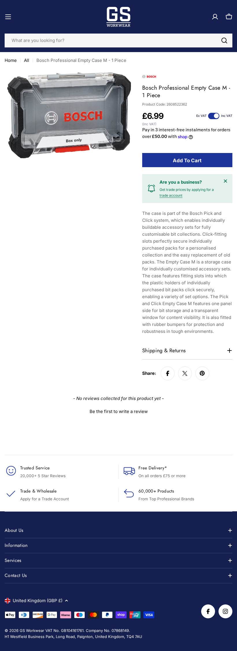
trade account (171, 195)
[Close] (225, 181)
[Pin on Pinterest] (202, 373)
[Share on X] (185, 373)
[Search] (224, 40)
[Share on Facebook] (168, 373)
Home (11, 60)
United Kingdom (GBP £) (37, 600)
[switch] (213, 116)
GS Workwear (32, 630)
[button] (118, 410)
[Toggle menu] (8, 16)
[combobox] (118, 40)
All (26, 60)
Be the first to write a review (119, 411)
